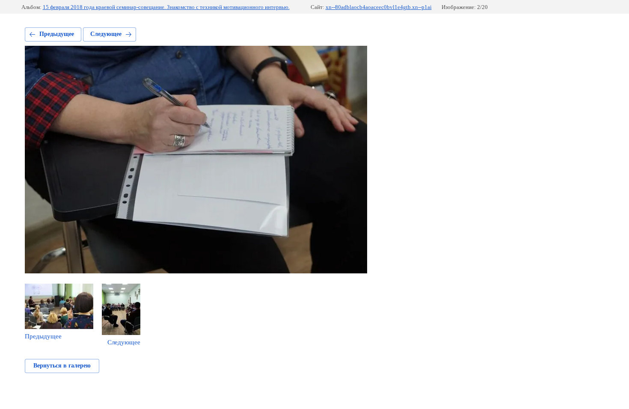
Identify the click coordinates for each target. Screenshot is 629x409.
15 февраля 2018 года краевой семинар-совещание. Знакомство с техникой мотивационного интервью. (166, 7)
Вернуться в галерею (62, 365)
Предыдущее (56, 34)
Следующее (106, 34)
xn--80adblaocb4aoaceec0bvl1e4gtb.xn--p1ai (379, 7)
